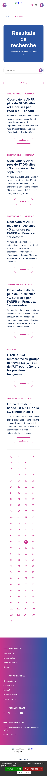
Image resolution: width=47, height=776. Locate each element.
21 (19, 487)
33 (19, 505)
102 (26, 609)
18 (26, 481)
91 (33, 590)
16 (11, 481)
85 (19, 584)
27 (33, 493)
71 (33, 560)
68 (11, 560)
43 (33, 517)
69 (19, 560)
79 (33, 572)
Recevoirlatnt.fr (9, 681)
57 (19, 542)
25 (19, 493)
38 (26, 511)
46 (26, 523)
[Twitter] (9, 713)
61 (19, 548)
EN (36, 5)
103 (33, 609)
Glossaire (7, 667)
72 (11, 566)
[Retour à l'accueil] (18, 5)
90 (26, 590)
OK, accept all (14, 769)
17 (19, 481)
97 (19, 603)
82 (26, 578)
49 (19, 529)
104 (11, 615)
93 (19, 596)
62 (26, 548)
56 (11, 542)
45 (19, 523)
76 (11, 572)
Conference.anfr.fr (10, 699)
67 (33, 554)
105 (18, 615)
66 (26, 554)
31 (33, 499)
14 (26, 475)
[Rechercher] (42, 5)
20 (11, 487)
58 (26, 542)
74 (26, 566)
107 (33, 615)
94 (26, 596)
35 (33, 505)
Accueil (6, 17)
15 (33, 475)
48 (11, 529)
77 (19, 572)
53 (19, 536)
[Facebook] (4, 713)
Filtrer (25, 83)
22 (26, 487)
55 (33, 536)
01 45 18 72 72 (10, 735)
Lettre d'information (10, 663)
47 (33, 523)
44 (11, 523)
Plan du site (23, 759)
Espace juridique (10, 658)
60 (11, 548)
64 (11, 554)
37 (19, 511)
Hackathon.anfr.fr (10, 695)
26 (26, 493)
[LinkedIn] (15, 713)
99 (33, 603)
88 (11, 590)
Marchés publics (9, 653)
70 (26, 560)
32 (11, 505)
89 (19, 590)
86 (26, 584)
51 (33, 529)
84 (11, 584)
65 (19, 554)
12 (11, 475)
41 (19, 517)
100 (11, 609)
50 (26, 529)
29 (19, 499)
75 (33, 566)
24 (11, 493)
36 (11, 511)
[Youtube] (21, 713)
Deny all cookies (34, 769)
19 (33, 481)
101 (18, 609)
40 (11, 517)
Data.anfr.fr (8, 690)
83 (33, 578)
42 (26, 517)
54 (26, 536)
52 (11, 536)
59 (33, 542)
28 (11, 499)
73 (19, 566)
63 (33, 548)
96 (11, 603)
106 (26, 615)
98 (26, 603)
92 (11, 596)
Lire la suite (24, 140)
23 (33, 487)
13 (19, 475)
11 (33, 469)
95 (33, 596)
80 (11, 578)
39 (33, 511)
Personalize (24, 772)
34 (26, 505)
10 (26, 469)
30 (26, 499)
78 (26, 572)
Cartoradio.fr (8, 686)
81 (19, 578)
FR (31, 5)
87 (33, 584)
